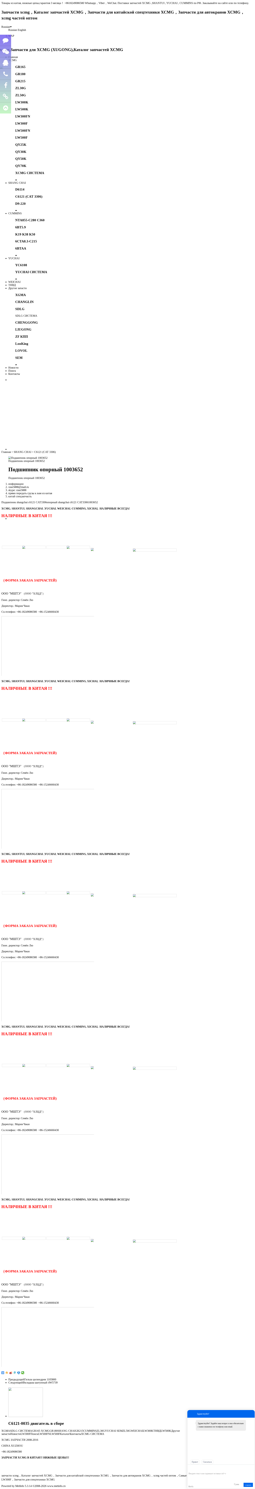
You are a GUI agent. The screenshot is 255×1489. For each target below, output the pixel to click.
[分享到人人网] (18, 1372)
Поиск (12, 370)
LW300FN (22, 116)
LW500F (21, 137)
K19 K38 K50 (25, 234)
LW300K (21, 102)
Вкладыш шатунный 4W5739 (40, 1382)
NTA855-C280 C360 (30, 220)
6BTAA (20, 248)
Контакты (14, 373)
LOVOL (21, 350)
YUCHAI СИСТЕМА (31, 272)
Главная (13, 57)
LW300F (21, 123)
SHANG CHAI (17, 182)
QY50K (20, 159)
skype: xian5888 (17, 490)
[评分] (195, 1468)
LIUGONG (23, 329)
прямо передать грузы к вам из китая (30, 493)
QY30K (20, 152)
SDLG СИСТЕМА (26, 315)
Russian (5, 26)
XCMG (12, 60)
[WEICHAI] (92, 893)
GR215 (20, 81)
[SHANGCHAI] (24, 547)
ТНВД (12, 285)
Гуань (236, 1484)
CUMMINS (15, 213)
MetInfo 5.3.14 (23, 1485)
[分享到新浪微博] (10, 1372)
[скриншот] (204, 1468)
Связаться (207, 1462)
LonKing (21, 343)
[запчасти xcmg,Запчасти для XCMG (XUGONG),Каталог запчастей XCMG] (62, 49)
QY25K (20, 144)
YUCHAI (13, 258)
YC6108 (21, 265)
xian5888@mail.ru (18, 487)
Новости (13, 367)
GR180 (20, 74)
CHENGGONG (26, 322)
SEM (19, 358)
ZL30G (20, 88)
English (22, 29)
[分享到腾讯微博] (14, 1372)
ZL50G (20, 95)
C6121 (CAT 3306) (28, 196)
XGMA (20, 295)
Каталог (65, 1433)
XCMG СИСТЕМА (29, 173)
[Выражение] (190, 1468)
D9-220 (20, 203)
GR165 (20, 67)
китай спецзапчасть (20, 496)
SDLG (19, 309)
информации (16, 483)
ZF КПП (21, 336)
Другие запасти (17, 288)
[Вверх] (5, 108)
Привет (195, 1462)
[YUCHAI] (155, 550)
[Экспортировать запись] (251, 1468)
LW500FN (22, 130)
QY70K (20, 166)
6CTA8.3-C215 (26, 241)
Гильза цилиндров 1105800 (40, 1379)
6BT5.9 (20, 227)
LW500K (21, 109)
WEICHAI (14, 281)
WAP (11, 35)
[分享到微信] (22, 1372)
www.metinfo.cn (56, 1485)
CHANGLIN (24, 302)
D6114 (19, 189)
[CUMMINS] (68, 547)
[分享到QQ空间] (6, 1372)
